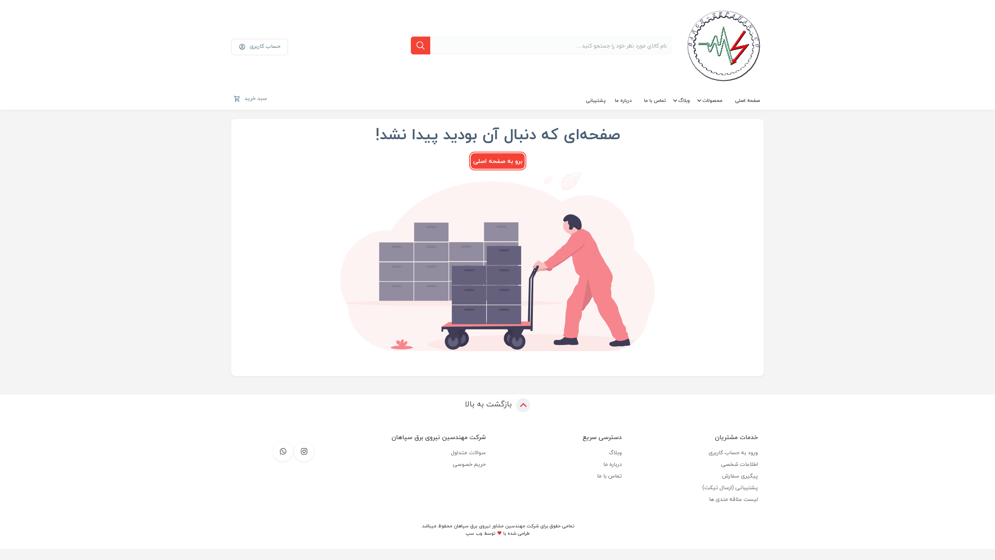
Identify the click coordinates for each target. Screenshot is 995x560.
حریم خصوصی (469, 464)
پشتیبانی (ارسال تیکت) (730, 487)
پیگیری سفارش (740, 476)
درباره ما (623, 100)
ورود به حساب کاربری (733, 452)
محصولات (712, 100)
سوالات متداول (468, 452)
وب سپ (474, 533)
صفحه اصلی (747, 100)
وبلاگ (684, 100)
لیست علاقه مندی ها (733, 499)
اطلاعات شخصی (739, 464)
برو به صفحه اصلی (497, 161)
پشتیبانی (596, 100)
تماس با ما (655, 100)
